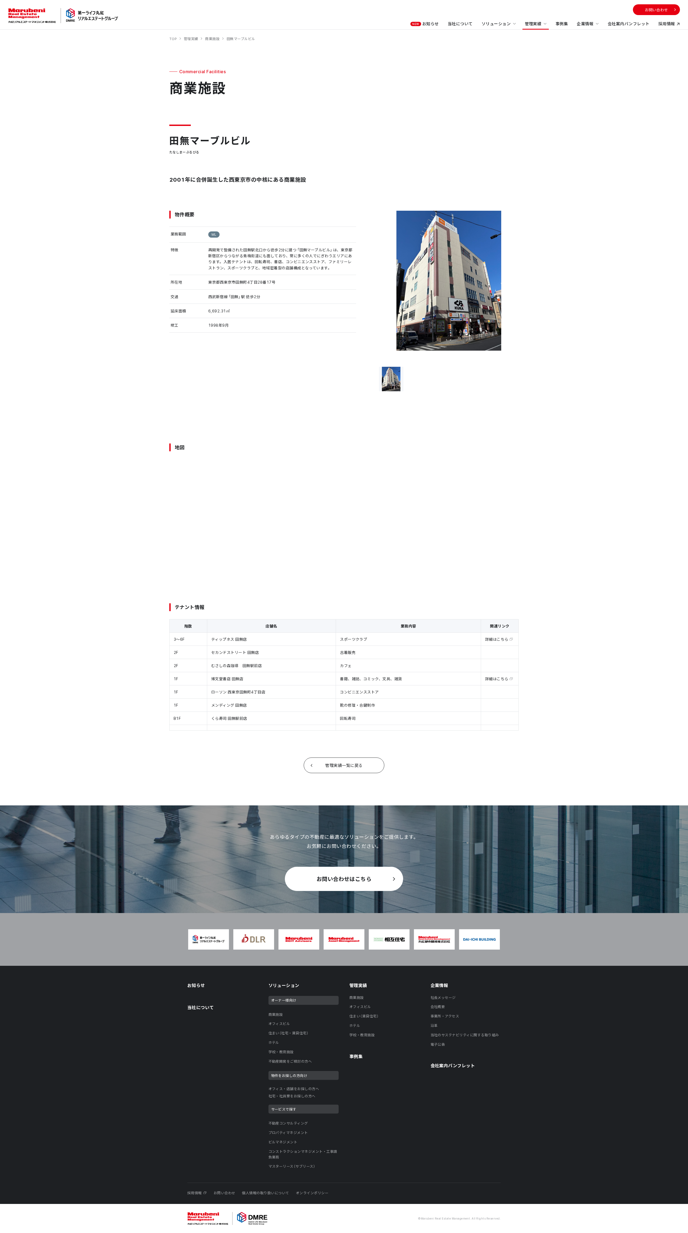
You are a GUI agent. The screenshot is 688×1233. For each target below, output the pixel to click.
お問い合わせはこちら (344, 879)
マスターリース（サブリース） (292, 1166)
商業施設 (212, 38)
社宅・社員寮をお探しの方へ (292, 1095)
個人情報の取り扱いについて (265, 1192)
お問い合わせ (656, 9)
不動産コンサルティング (288, 1123)
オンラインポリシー (312, 1192)
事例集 (562, 24)
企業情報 (585, 24)
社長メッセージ (443, 997)
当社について (460, 24)
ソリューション (496, 24)
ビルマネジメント (283, 1141)
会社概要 (438, 1006)
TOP (173, 38)
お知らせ (425, 24)
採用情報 (666, 24)
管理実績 (533, 24)
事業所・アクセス (445, 1016)
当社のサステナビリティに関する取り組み (465, 1034)
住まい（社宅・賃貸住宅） (288, 1032)
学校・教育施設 (281, 1051)
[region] (344, 675)
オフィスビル (279, 1023)
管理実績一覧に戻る (344, 765)
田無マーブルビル (241, 38)
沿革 (434, 1025)
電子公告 (438, 1044)
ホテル (273, 1042)
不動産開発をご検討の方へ (290, 1061)
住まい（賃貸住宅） (364, 1016)
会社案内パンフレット (629, 24)
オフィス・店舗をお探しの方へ (293, 1088)
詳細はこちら (497, 639)
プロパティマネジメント (288, 1132)
